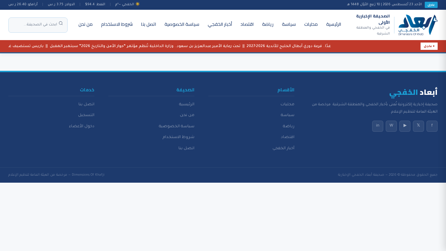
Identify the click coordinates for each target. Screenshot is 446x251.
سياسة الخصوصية (181, 24)
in (377, 126)
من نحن (85, 24)
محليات (311, 24)
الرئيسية (333, 24)
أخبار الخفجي (220, 24)
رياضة (268, 24)
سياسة (289, 24)
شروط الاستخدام (117, 24)
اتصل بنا (148, 24)
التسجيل (86, 115)
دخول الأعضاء (81, 126)
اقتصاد (247, 24)
